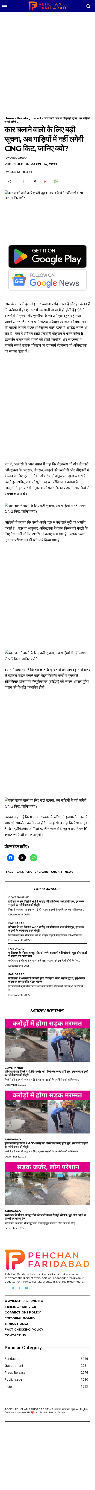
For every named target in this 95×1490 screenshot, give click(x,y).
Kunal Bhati (21, 172)
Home (9, 118)
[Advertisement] (47, 61)
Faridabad (16, 923)
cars (20, 871)
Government (18, 897)
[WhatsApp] (55, 181)
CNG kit (56, 871)
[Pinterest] (45, 181)
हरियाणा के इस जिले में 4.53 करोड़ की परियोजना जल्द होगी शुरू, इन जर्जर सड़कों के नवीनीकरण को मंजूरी (46, 903)
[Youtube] (26, 1288)
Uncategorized (29, 118)
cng (29, 871)
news (69, 871)
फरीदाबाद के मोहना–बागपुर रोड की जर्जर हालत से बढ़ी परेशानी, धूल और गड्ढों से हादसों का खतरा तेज (47, 954)
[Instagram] (12, 1288)
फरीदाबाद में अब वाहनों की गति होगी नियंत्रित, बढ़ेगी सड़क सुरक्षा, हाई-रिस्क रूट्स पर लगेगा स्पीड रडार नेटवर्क (46, 979)
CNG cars (42, 871)
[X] (34, 181)
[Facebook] (23, 181)
